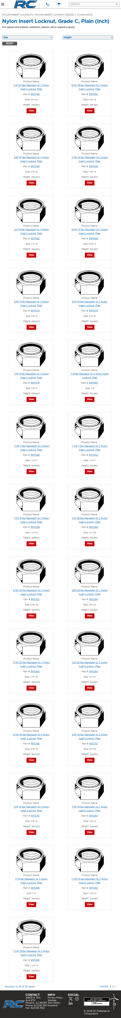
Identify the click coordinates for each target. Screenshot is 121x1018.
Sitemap (52, 1000)
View (31, 110)
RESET (9, 43)
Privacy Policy (55, 998)
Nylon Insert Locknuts (17, 15)
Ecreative (53, 1005)
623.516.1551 (40, 1005)
